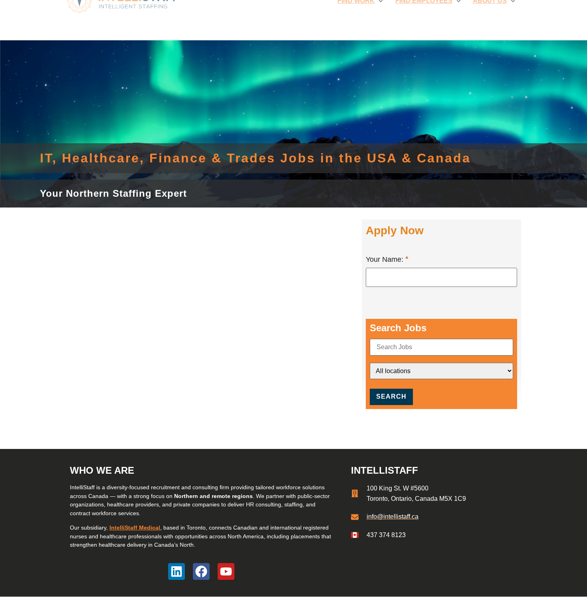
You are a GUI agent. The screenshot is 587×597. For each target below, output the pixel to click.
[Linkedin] (176, 571)
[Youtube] (226, 571)
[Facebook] (201, 571)
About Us (490, 19)
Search (391, 396)
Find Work (356, 19)
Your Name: (385, 259)
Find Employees (423, 19)
